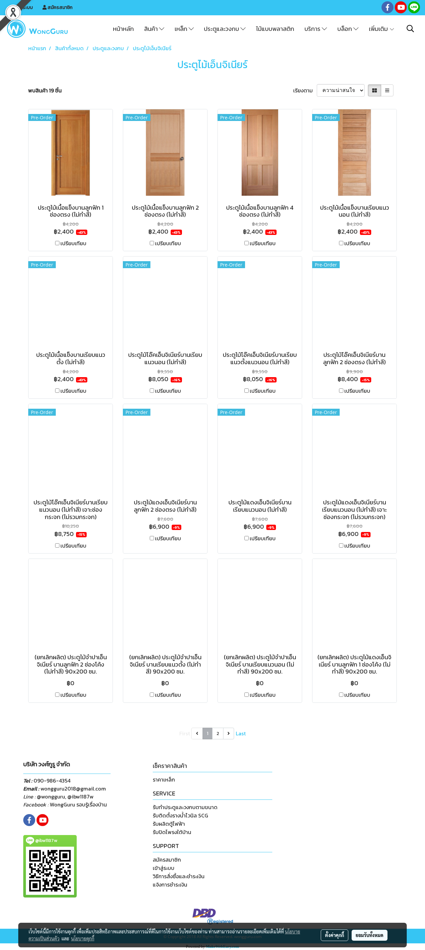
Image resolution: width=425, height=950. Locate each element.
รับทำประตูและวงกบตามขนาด (185, 807)
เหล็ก (182, 28)
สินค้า (151, 28)
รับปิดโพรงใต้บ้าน (172, 832)
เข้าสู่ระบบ (22, 7)
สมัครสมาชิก (59, 7)
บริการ (313, 28)
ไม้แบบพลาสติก (275, 28)
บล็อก (345, 28)
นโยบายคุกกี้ (82, 938)
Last (241, 733)
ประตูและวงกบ (222, 28)
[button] (410, 28)
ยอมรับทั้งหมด (369, 935)
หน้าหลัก (123, 28)
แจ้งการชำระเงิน (170, 885)
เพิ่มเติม (379, 28)
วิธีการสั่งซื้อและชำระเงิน (179, 876)
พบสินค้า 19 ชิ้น (45, 90)
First (184, 733)
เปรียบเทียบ (73, 243)
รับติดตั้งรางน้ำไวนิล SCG (180, 815)
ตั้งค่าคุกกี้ (334, 935)
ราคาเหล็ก (164, 780)
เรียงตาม (305, 90)
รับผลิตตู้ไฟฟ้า (169, 824)
